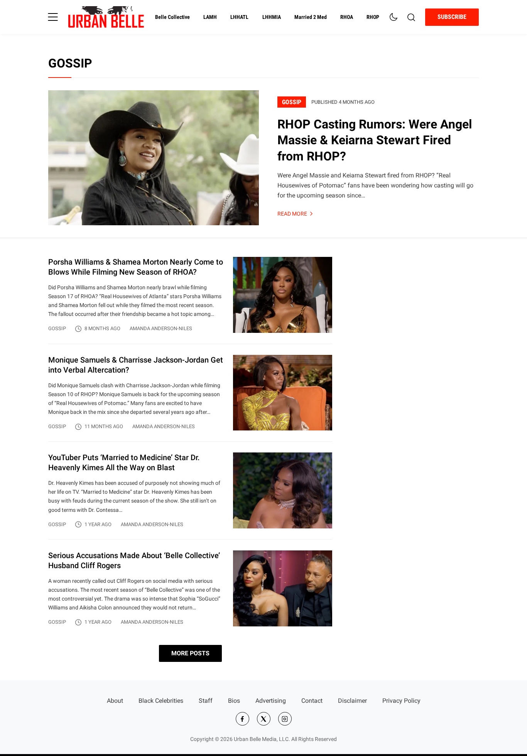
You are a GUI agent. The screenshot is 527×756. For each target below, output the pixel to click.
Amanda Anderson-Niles (161, 328)
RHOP (373, 17)
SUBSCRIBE (451, 16)
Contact (312, 700)
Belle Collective (172, 17)
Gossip (291, 102)
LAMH (210, 17)
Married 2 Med (310, 17)
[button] (52, 17)
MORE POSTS (190, 653)
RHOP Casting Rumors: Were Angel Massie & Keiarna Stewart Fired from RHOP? (374, 140)
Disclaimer (352, 700)
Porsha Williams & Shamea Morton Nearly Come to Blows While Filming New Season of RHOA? (135, 267)
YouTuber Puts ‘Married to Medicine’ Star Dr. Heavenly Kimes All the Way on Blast (124, 462)
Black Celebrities (161, 700)
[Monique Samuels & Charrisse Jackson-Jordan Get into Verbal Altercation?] (190, 398)
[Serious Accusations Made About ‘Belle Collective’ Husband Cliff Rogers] (190, 588)
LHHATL (239, 17)
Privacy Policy (401, 700)
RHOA (346, 17)
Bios (234, 700)
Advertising (270, 700)
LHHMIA (271, 17)
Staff (206, 700)
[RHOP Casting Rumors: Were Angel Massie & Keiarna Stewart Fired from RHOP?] (153, 157)
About (115, 700)
